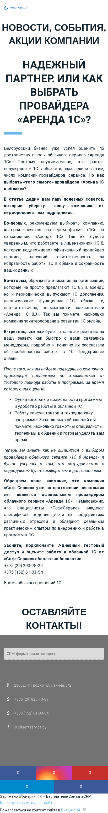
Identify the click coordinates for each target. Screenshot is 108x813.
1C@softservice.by (30, 727)
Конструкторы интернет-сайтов (28, 803)
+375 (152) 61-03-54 (31, 713)
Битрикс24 (70, 810)
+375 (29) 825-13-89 (31, 699)
